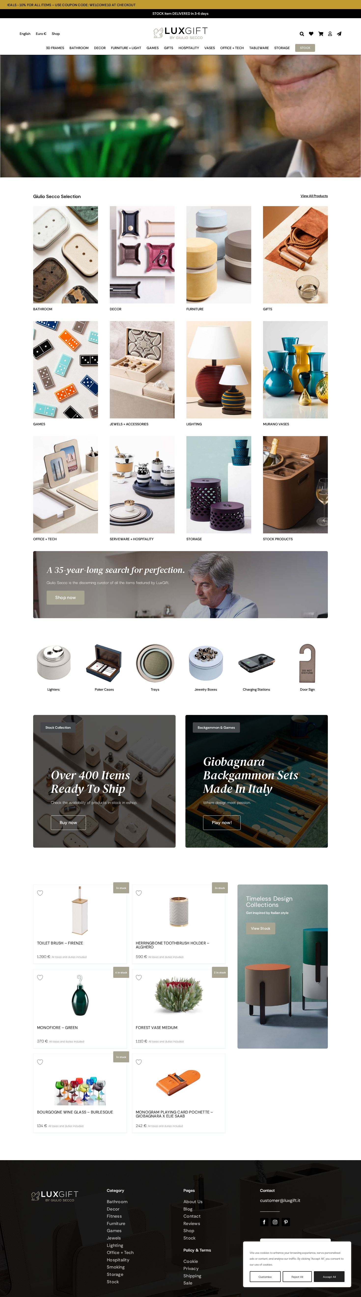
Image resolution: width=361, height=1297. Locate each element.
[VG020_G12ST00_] (104, 645)
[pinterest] (286, 1222)
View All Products (314, 196)
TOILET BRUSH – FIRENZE (60, 943)
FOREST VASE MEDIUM (157, 1028)
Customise (265, 1276)
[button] (302, 33)
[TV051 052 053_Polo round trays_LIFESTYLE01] (155, 645)
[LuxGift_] (180, 26)
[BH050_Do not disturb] (307, 645)
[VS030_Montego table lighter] (53, 645)
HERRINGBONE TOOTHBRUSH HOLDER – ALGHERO (172, 945)
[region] (297, 1264)
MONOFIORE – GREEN (57, 1028)
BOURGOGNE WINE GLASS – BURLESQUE (75, 1112)
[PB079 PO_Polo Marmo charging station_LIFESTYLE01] (256, 645)
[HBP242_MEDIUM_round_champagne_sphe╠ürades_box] (205, 645)
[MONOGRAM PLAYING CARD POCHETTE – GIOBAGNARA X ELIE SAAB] (178, 1079)
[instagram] (275, 1222)
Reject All (297, 1276)
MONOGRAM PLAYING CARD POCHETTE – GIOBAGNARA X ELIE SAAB (174, 1114)
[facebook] (264, 1222)
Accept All (329, 1276)
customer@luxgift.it (280, 1200)
